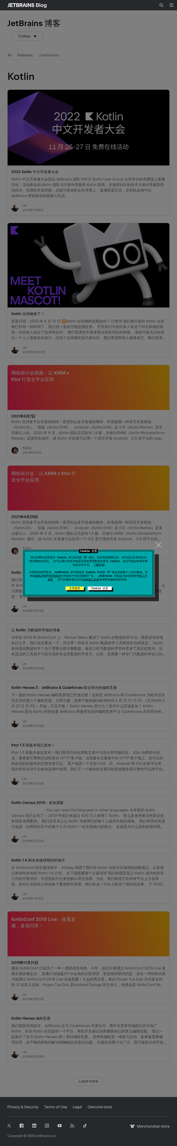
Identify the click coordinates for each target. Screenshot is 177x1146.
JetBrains (43, 1136)
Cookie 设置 (99, 588)
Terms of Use (55, 1107)
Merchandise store (152, 1128)
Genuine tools (100, 1107)
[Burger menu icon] (171, 5)
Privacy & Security (22, 1107)
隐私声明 (41, 576)
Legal (77, 1107)
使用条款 (54, 576)
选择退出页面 (91, 579)
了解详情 (99, 565)
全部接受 (74, 588)
